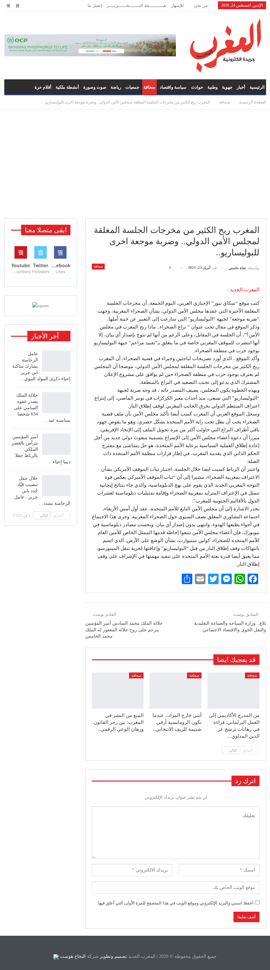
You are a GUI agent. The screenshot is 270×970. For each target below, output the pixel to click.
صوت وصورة (94, 87)
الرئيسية (257, 87)
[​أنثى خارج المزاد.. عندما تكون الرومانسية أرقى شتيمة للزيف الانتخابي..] (175, 690)
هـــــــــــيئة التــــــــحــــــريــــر (136, 5)
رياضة (116, 87)
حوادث (197, 87)
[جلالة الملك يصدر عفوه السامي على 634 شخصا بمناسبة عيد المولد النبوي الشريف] (56, 402)
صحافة (149, 87)
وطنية (212, 87)
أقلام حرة (43, 87)
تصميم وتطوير (113, 956)
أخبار (241, 87)
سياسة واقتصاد (173, 87)
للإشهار (177, 5)
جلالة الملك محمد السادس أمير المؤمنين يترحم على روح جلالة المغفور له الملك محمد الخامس (124, 630)
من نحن (201, 5)
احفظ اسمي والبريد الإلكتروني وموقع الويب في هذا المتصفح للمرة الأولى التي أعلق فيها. (175, 902)
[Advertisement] (135, 164)
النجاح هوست (72, 956)
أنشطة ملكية (67, 87)
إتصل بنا (95, 5)
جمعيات (132, 87)
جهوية (227, 87)
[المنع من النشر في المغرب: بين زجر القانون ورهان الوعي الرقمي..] (118, 690)
